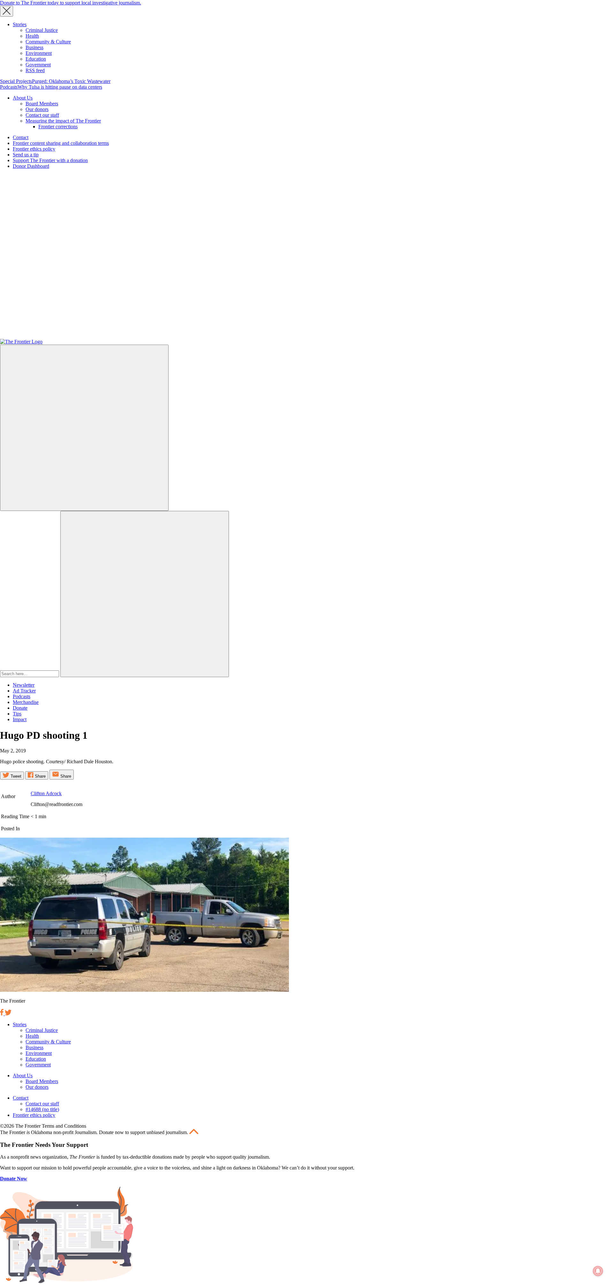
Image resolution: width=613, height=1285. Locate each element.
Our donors (37, 109)
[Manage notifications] (598, 1271)
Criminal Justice (42, 30)
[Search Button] (144, 594)
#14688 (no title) (42, 1109)
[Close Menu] (6, 11)
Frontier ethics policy (34, 149)
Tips (17, 713)
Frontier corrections (58, 126)
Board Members (42, 103)
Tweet (15, 776)
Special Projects (16, 81)
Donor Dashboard (31, 166)
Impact (19, 719)
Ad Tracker (24, 690)
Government (38, 64)
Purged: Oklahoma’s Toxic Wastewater (71, 81)
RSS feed (35, 70)
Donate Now (13, 1178)
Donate (20, 708)
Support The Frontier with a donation (50, 160)
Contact (20, 137)
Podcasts (9, 87)
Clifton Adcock (46, 793)
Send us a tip (26, 154)
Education (36, 59)
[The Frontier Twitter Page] (8, 1013)
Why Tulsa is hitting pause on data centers (60, 87)
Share (40, 776)
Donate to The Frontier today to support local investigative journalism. (70, 2)
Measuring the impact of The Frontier (63, 120)
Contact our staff (42, 115)
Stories (19, 24)
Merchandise (26, 702)
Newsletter (23, 685)
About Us (23, 98)
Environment (39, 53)
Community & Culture (48, 41)
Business (34, 47)
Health (32, 36)
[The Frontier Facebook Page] (2, 1013)
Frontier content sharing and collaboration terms (61, 143)
